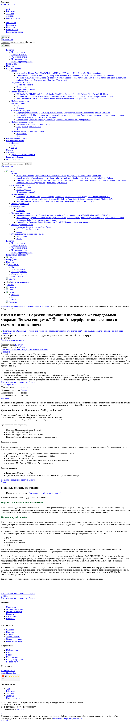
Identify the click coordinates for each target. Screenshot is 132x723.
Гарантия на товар (19, 274)
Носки (19, 136)
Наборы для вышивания (22, 122)
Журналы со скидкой (25, 89)
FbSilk (60, 96)
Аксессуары (21, 134)
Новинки (10, 66)
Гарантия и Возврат (15, 157)
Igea (18, 99)
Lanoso (40, 75)
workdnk (21, 709)
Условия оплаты (18, 269)
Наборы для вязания (20, 101)
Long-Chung (49, 75)
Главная (4, 306)
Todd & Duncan (79, 96)
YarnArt (27, 78)
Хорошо (4, 721)
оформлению (48, 493)
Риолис (25, 127)
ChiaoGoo (106, 113)
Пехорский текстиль (55, 78)
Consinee (20, 96)
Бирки (41, 120)
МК (18, 106)
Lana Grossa (21, 75)
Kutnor (81, 73)
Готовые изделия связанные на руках (27, 131)
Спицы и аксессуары (20, 110)
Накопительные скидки (16, 138)
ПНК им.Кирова (39, 78)
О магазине (11, 22)
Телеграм (10, 16)
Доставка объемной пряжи (23, 154)
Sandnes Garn (78, 75)
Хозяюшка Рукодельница (35, 80)
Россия (23, 347)
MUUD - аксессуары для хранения (75, 120)
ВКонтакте (11, 11)
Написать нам (12, 29)
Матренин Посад (23, 124)
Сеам (86, 78)
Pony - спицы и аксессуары (92, 115)
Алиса (48, 124)
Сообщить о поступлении (12, 340)
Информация (12, 650)
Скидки (14, 267)
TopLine (85, 99)
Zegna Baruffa (56, 99)
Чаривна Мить (35, 127)
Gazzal (52, 73)
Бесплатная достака (19, 276)
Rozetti (69, 75)
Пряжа (14, 71)
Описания (20, 108)
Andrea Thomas (27, 73)
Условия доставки (19, 272)
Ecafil (28, 94)
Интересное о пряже (15, 141)
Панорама (33, 120)
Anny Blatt (39, 73)
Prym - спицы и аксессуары (44, 117)
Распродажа (11, 64)
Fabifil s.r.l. (35, 94)
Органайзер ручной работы (51, 113)
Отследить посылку (15, 159)
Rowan (63, 75)
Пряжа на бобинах (19, 92)
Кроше (19, 129)
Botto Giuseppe (50, 96)
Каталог (11, 306)
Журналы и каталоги (20, 82)
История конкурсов (19, 59)
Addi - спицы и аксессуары (68, 115)
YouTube (10, 13)
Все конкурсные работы (21, 61)
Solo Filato (101, 75)
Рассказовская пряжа (74, 78)
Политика (10, 618)
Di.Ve (111, 96)
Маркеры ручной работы (27, 113)
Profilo (40, 96)
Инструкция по (36, 493)
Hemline (90, 113)
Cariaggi (83, 94)
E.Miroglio (20, 94)
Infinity (70, 73)
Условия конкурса (19, 57)
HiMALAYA (60, 73)
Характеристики (18, 349)
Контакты (10, 27)
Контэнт (19, 345)
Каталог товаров (13, 68)
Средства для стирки (73, 113)
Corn (58, 120)
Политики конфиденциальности (67, 718)
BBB (46, 73)
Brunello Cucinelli (72, 94)
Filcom (44, 94)
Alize (18, 73)
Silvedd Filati (25, 99)
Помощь (10, 632)
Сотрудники (11, 616)
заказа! (57, 493)
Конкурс (10, 50)
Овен (18, 127)
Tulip (29, 117)
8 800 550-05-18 (8, 4)
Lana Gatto (96, 73)
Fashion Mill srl (31, 96)
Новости (15, 143)
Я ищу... (28, 42)
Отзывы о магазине (14, 609)
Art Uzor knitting (23, 115)
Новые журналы (23, 87)
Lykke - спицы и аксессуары (43, 115)
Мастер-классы (18, 103)
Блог (13, 145)
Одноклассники (13, 18)
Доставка (10, 152)
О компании (11, 607)
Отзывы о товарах (14, 611)
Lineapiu (78, 99)
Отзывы (44, 349)
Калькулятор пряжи (14, 32)
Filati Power (93, 94)
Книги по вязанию (24, 85)
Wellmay (110, 75)
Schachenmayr (91, 75)
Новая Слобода (38, 124)
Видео (14, 148)
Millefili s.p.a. (104, 94)
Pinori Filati (59, 94)
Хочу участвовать (19, 54)
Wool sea (20, 78)
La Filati (87, 73)
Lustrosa (89, 96)
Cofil (92, 99)
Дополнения (49, 120)
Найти (28, 164)
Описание (5, 349)
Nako (57, 75)
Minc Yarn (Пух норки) (57, 80)
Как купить (11, 25)
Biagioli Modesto (101, 96)
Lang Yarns (32, 75)
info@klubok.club (8, 673)
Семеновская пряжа (97, 78)
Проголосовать (18, 52)
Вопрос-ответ (12, 662)
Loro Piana (67, 96)
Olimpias (50, 94)
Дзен (8, 9)
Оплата (9, 150)
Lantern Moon (22, 120)
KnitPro (98, 113)
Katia (75, 73)
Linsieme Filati (68, 99)
